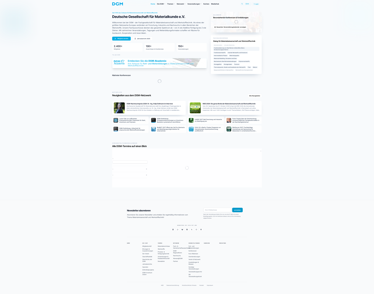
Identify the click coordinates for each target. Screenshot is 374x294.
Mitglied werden (122, 38)
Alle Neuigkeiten (254, 134)
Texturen (236, 106)
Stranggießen (217, 106)
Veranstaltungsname (119, 197)
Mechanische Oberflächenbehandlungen (225, 103)
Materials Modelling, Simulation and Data (225, 100)
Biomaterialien (218, 87)
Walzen (255, 109)
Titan (249, 109)
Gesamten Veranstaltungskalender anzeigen (231, 69)
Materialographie (234, 97)
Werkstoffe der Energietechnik (244, 112)
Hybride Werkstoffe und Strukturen (237, 94)
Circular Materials (229, 87)
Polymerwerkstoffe (244, 103)
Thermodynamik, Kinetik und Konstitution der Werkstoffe (229, 109)
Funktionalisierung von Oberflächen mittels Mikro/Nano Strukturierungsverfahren (229, 90)
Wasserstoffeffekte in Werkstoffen (223, 112)
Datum (257, 190)
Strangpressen (228, 106)
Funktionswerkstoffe (219, 94)
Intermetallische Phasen (220, 97)
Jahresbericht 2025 (143, 38)
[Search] (242, 3)
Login (257, 4)
